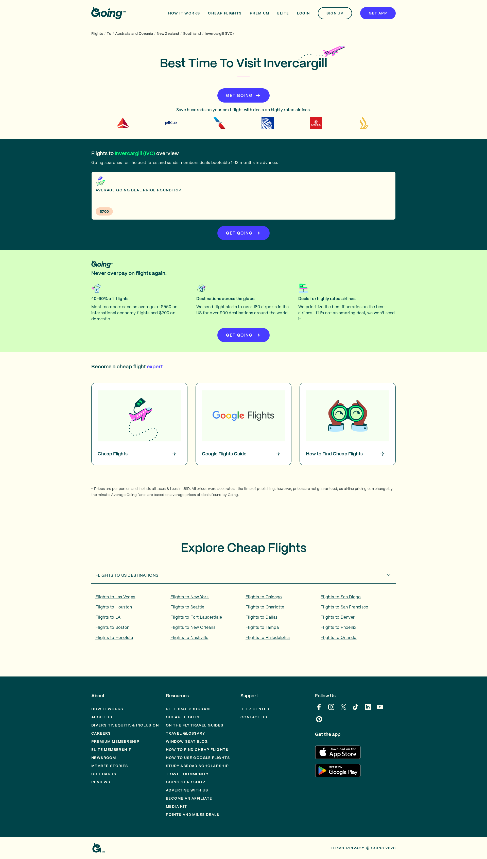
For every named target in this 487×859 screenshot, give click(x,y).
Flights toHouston (113, 606)
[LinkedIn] (368, 709)
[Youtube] (380, 709)
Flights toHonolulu (114, 637)
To (109, 33)
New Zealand (168, 33)
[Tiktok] (356, 709)
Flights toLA (107, 617)
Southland (192, 33)
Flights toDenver (338, 617)
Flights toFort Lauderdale (196, 617)
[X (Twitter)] (343, 709)
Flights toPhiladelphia (268, 637)
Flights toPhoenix (338, 627)
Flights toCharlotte (265, 606)
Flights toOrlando (339, 637)
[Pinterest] (319, 721)
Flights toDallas (261, 617)
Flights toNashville (189, 637)
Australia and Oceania (134, 33)
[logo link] (108, 13)
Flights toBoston (112, 627)
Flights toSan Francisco (345, 606)
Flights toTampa (262, 627)
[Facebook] (319, 709)
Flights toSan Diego (341, 596)
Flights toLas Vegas (115, 596)
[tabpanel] (243, 619)
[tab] (243, 575)
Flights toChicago (264, 596)
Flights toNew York (189, 596)
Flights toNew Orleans (192, 627)
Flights (97, 33)
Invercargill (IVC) (219, 33)
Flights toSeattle (187, 606)
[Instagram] (331, 709)
